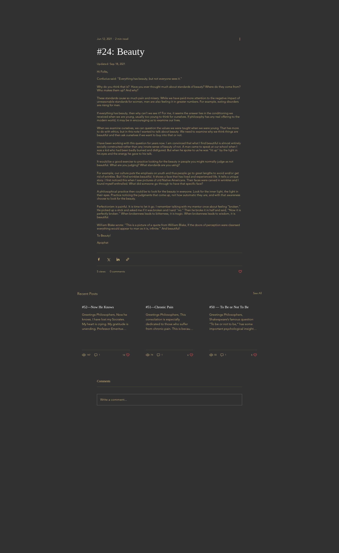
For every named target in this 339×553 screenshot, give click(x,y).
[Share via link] (127, 259)
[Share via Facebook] (99, 259)
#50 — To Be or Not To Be (229, 307)
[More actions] (239, 38)
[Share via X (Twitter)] (108, 259)
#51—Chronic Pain (159, 307)
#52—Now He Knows (98, 307)
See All (257, 293)
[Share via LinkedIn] (118, 259)
